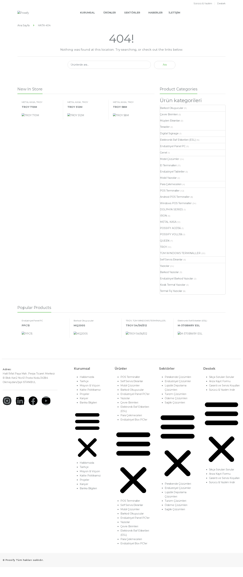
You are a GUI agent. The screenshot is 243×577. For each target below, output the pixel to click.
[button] (87, 434)
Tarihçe (84, 381)
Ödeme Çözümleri (176, 398)
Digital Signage (169, 133)
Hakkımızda (87, 377)
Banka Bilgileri (88, 402)
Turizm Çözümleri (175, 394)
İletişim (174, 12)
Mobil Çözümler (169, 159)
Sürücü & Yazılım (203, 3)
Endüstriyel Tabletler (172, 171)
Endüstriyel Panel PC (173, 146)
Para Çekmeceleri (170, 184)
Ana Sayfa (23, 25)
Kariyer (84, 398)
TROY (39, 102)
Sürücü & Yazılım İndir (222, 389)
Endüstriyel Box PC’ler (133, 419)
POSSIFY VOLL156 (171, 234)
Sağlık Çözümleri (175, 402)
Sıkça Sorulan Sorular (221, 377)
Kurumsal (87, 12)
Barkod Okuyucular (171, 108)
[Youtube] (46, 400)
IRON (163, 215)
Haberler (155, 12)
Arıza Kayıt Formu (220, 381)
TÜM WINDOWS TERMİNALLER (180, 253)
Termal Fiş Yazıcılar (171, 291)
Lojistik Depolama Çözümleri (176, 387)
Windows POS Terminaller (176, 203)
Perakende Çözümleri (178, 377)
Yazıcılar (164, 266)
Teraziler (165, 126)
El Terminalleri (168, 165)
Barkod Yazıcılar (169, 272)
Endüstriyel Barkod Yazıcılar (176, 278)
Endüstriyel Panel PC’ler (135, 394)
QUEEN (165, 240)
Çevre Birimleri (169, 114)
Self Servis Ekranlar (171, 259)
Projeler (84, 394)
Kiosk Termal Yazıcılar (172, 284)
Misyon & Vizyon (90, 385)
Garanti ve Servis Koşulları (224, 385)
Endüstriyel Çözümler (178, 381)
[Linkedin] (20, 400)
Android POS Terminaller (175, 196)
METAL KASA (28, 102)
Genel (163, 152)
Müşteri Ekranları (170, 120)
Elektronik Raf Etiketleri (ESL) (178, 139)
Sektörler (132, 12)
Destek (221, 3)
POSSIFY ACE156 (170, 228)
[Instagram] (7, 400)
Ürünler (109, 12)
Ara (165, 64)
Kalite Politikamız (90, 389)
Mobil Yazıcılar (168, 177)
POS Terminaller (169, 190)
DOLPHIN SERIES (171, 209)
